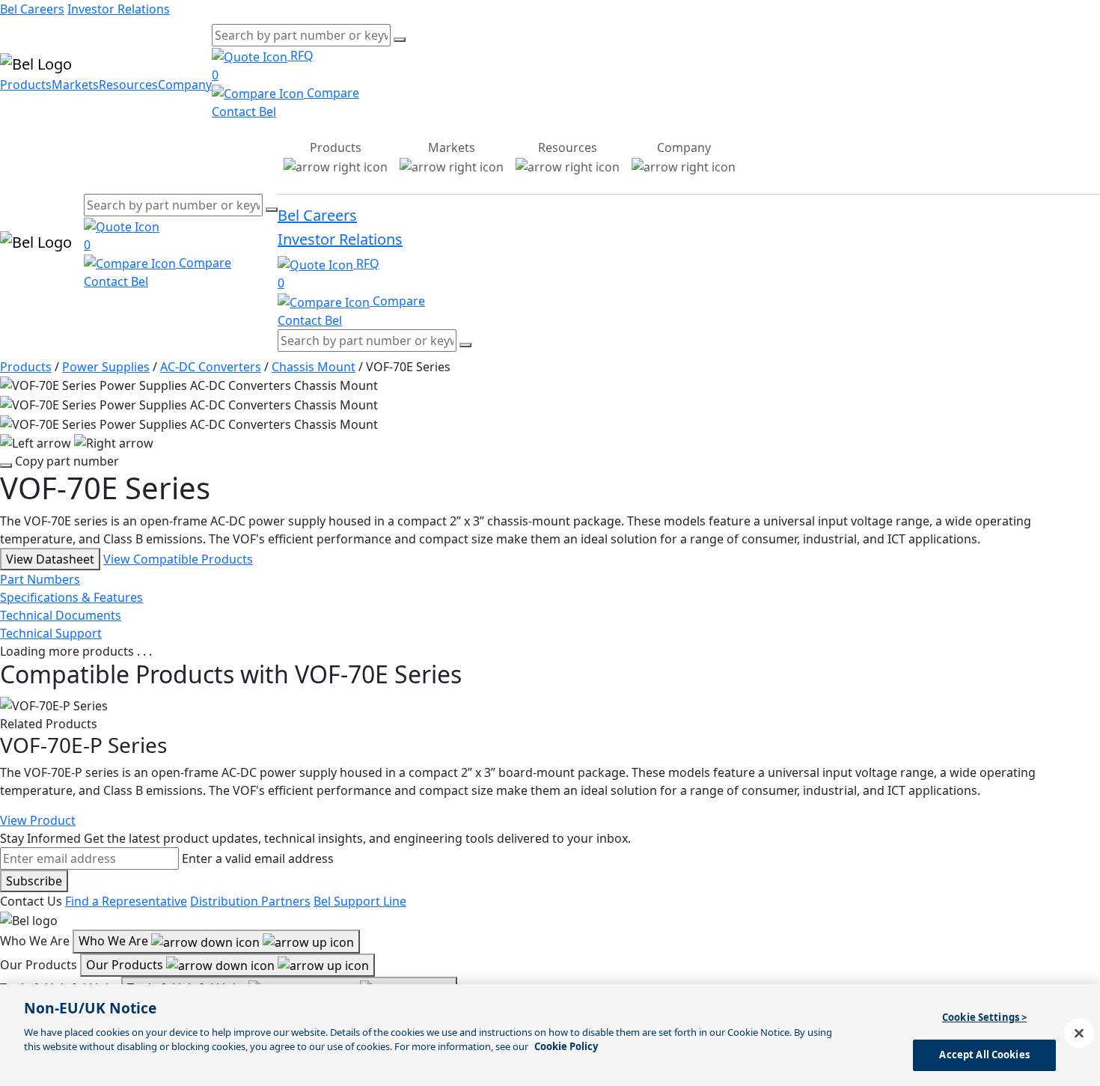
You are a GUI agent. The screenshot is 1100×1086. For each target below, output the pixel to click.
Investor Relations (118, 9)
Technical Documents (60, 615)
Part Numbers (40, 579)
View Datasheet (50, 559)
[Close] (1079, 1033)
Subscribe (34, 881)
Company (185, 84)
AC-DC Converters (210, 367)
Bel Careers (32, 9)
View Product (38, 820)
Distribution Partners (250, 901)
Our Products (126, 965)
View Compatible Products (178, 559)
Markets (75, 84)
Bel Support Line (360, 901)
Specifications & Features (71, 597)
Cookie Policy (566, 1046)
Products (26, 84)
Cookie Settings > (984, 1017)
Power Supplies (106, 367)
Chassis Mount (313, 367)
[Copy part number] (6, 465)
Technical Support (51, 633)
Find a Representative (126, 901)
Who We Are (115, 941)
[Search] (400, 39)
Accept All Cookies (984, 1054)
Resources (128, 84)
